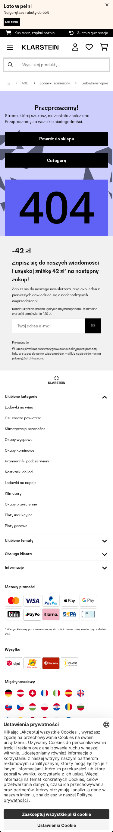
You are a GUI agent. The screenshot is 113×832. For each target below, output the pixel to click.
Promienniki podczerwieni (27, 461)
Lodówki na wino (19, 407)
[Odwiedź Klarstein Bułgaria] (80, 706)
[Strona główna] (14, 83)
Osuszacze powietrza (23, 418)
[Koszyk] (104, 47)
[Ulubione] (89, 47)
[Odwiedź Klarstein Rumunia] (68, 706)
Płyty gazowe (16, 525)
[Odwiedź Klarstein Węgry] (32, 706)
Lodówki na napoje (94, 83)
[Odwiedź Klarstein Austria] (20, 693)
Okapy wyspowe (19, 439)
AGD (25, 83)
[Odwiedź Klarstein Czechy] (20, 706)
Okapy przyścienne (21, 504)
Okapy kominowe (19, 450)
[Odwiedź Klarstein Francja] (44, 693)
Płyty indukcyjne (19, 515)
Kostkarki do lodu (20, 472)
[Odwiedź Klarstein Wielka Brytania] (80, 693)
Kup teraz (11, 21)
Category (56, 160)
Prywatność (20, 342)
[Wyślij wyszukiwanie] (10, 64)
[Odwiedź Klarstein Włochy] (56, 693)
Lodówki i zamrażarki (55, 83)
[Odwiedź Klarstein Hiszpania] (68, 693)
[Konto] (75, 47)
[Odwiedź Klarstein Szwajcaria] (32, 693)
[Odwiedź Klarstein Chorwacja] (56, 706)
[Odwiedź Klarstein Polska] (44, 706)
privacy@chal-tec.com (27, 358)
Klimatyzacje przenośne (25, 428)
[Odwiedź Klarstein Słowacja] (8, 706)
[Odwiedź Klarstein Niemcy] (8, 693)
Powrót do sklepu (56, 138)
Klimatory (13, 493)
